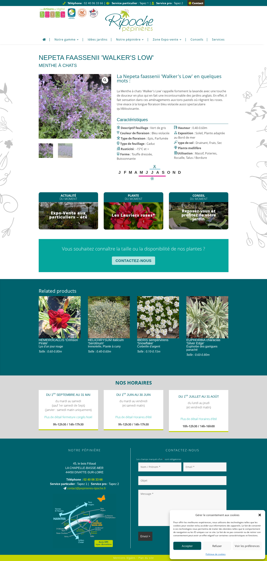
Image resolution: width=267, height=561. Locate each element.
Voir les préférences (247, 546)
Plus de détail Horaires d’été (133, 417)
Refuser (217, 546)
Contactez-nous (133, 261)
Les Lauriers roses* (133, 215)
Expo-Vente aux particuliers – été (68, 215)
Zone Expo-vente (165, 39)
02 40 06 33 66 (93, 479)
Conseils (197, 39)
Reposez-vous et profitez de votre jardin (198, 215)
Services (218, 39)
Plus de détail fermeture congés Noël (68, 417)
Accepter (187, 546)
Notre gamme (65, 39)
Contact (197, 3)
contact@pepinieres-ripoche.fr (86, 488)
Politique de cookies (216, 554)
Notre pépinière (128, 39)
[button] (260, 515)
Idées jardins (98, 39)
